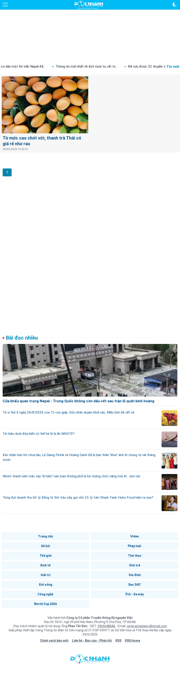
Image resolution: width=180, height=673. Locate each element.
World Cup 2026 (45, 604)
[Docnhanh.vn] (90, 660)
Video (134, 536)
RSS (118, 640)
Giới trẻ (134, 565)
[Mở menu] (5, 4)
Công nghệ (45, 594)
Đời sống (45, 584)
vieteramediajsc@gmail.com (147, 626)
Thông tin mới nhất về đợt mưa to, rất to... (70, 66)
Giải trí (45, 575)
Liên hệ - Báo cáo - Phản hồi (92, 640)
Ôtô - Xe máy (134, 594)
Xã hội (45, 546)
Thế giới (46, 555)
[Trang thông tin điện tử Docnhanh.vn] (88, 5)
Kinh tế (45, 565)
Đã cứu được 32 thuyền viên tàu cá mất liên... (145, 66)
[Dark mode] (174, 4)
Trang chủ (45, 536)
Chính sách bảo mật (54, 640)
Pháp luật (134, 546)
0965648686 (107, 626)
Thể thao (134, 555)
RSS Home (132, 640)
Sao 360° (134, 584)
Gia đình (135, 575)
